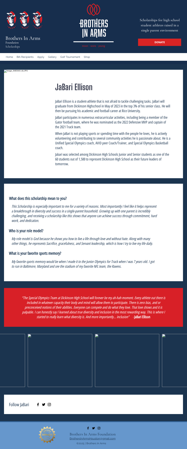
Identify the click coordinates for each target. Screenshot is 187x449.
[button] (60, 360)
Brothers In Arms (22, 38)
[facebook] (88, 428)
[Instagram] (49, 404)
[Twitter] (43, 404)
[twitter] (93, 428)
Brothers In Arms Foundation (93, 434)
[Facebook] (38, 404)
